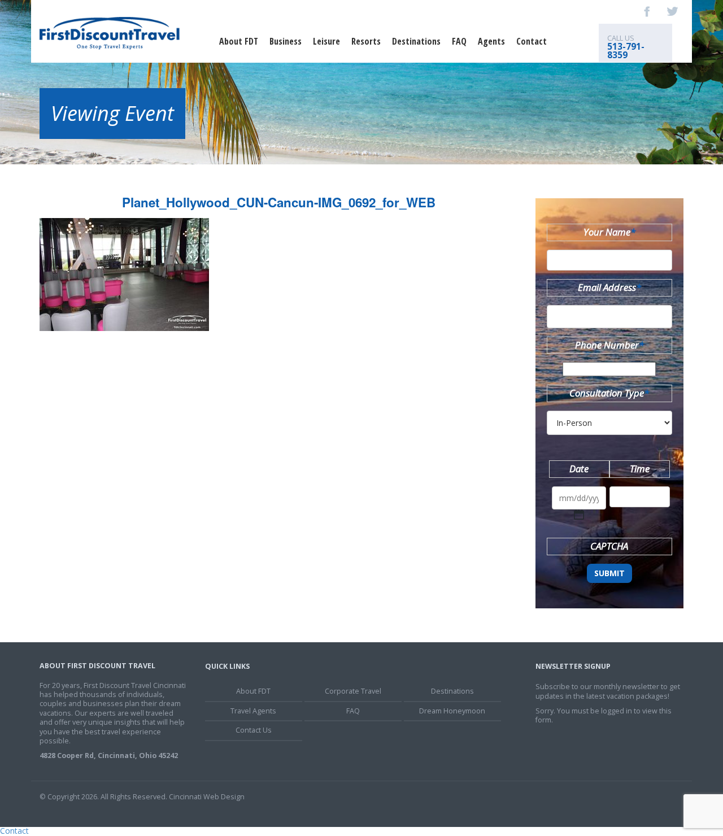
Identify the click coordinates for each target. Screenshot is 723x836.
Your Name (609, 231)
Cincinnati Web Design (207, 797)
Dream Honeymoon (452, 711)
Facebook (647, 11)
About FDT (238, 41)
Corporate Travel (353, 691)
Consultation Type (609, 392)
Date (579, 468)
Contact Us (254, 730)
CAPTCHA (609, 545)
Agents (491, 41)
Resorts (366, 41)
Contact (531, 41)
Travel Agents (253, 711)
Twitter (672, 11)
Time (640, 468)
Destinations (416, 41)
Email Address (609, 287)
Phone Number (609, 344)
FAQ (459, 41)
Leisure (326, 41)
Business (285, 41)
